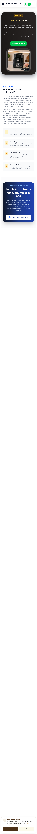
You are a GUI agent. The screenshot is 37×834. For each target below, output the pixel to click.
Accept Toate (10, 829)
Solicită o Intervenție (18, 43)
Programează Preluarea (20, 217)
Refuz (26, 829)
